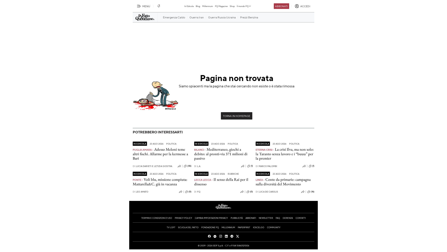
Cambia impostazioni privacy (211, 217)
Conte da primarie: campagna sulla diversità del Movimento (283, 181)
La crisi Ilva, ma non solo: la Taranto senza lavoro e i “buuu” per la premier (285, 154)
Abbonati (281, 6)
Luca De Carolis (267, 191)
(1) (252, 166)
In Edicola (189, 6)
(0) (190, 191)
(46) (189, 166)
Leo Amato (140, 191)
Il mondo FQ (242, 6)
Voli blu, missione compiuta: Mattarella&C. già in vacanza (160, 181)
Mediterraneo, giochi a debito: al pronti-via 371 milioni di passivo (220, 154)
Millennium (207, 6)
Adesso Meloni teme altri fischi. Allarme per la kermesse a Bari (160, 154)
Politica (171, 143)
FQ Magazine (221, 6)
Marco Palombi (266, 166)
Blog (198, 6)
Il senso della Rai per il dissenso (221, 181)
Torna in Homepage (236, 115)
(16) (312, 191)
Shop (232, 6)
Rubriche (233, 173)
